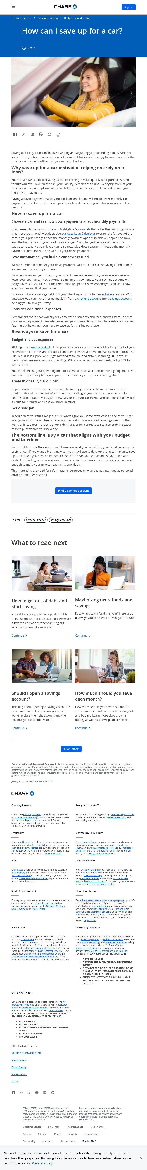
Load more (71, 749)
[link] (13, 1093)
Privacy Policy (42, 1163)
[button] (141, 1158)
